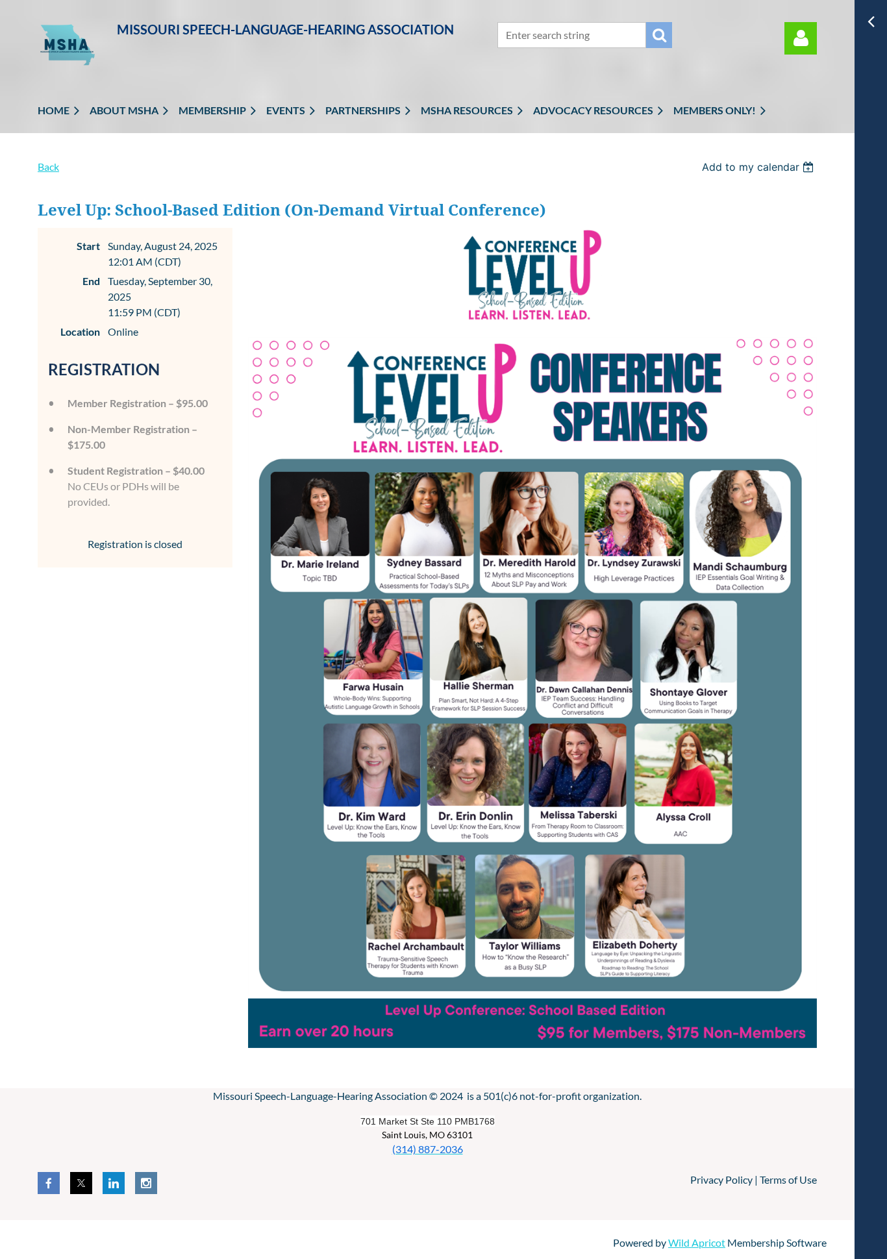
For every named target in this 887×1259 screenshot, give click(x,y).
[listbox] (759, 167)
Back (48, 166)
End (91, 281)
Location (80, 331)
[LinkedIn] (114, 1183)
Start (88, 246)
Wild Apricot (696, 1242)
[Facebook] (49, 1183)
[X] (81, 1183)
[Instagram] (146, 1183)
